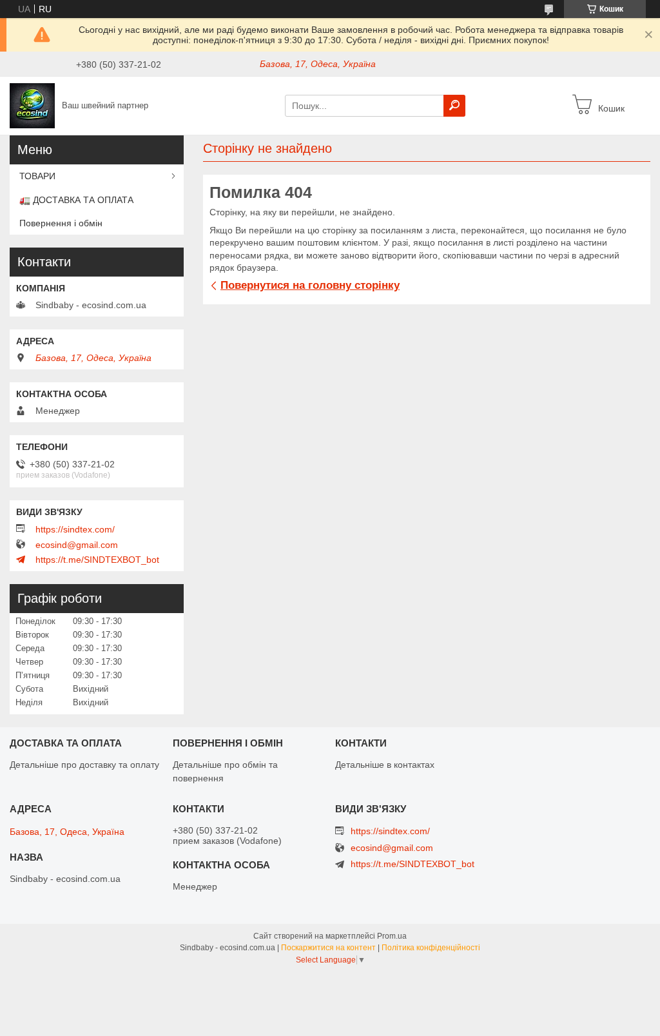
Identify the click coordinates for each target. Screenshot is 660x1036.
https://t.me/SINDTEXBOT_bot (97, 559)
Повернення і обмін (60, 223)
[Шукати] (454, 106)
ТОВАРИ (37, 176)
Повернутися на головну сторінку (310, 285)
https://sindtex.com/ (75, 529)
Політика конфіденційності (431, 947)
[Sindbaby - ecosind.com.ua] (32, 105)
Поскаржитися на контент (328, 947)
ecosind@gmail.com (76, 545)
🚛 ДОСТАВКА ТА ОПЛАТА (76, 200)
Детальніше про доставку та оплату (84, 764)
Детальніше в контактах (384, 764)
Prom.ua (392, 936)
